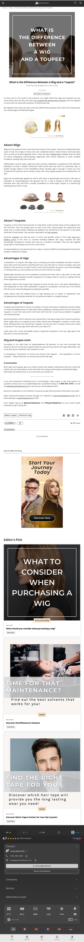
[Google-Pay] (9, 914)
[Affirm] (48, 914)
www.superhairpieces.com (64, 396)
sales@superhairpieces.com (17, 386)
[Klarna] (75, 914)
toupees (15, 237)
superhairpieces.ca (25, 398)
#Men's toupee (11, 415)
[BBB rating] (75, 832)
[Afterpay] (62, 908)
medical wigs (55, 154)
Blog (10, 8)
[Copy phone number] (26, 856)
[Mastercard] (22, 908)
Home (4, 8)
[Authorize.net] (58, 832)
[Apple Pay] (22, 914)
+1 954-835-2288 (16, 856)
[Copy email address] (35, 860)
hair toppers (53, 232)
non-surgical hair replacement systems (50, 100)
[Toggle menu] (3, 3)
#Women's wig (25, 415)
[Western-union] (48, 908)
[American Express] (35, 908)
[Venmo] (62, 914)
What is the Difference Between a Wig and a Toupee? (34, 8)
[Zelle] (35, 914)
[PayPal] (75, 908)
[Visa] (9, 908)
